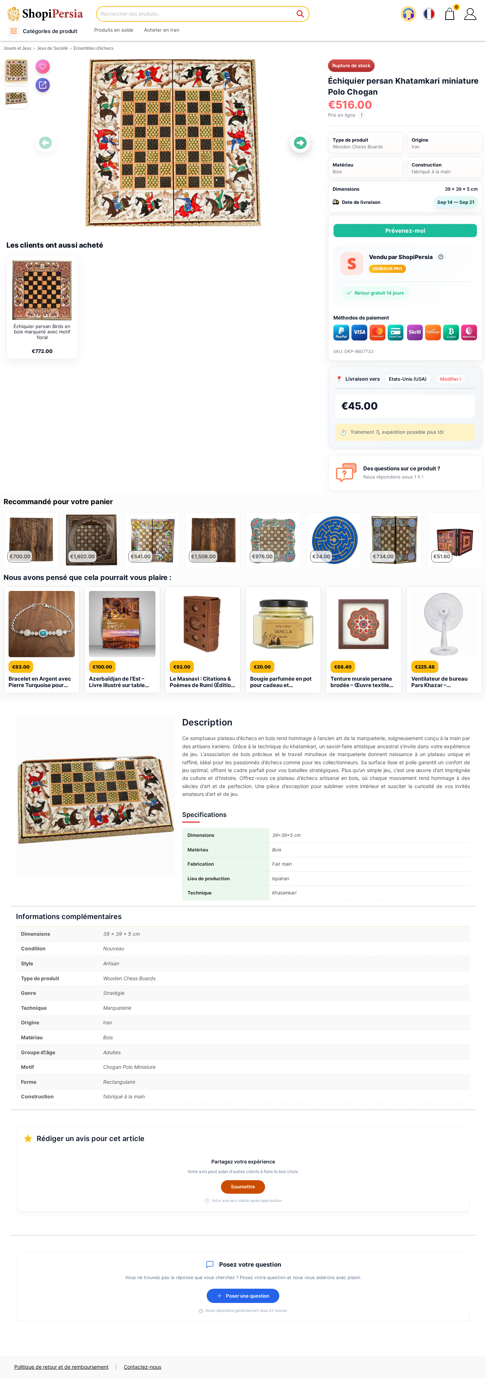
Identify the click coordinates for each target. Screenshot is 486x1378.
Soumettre (243, 1186)
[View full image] (173, 143)
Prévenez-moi (405, 230)
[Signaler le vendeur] (440, 257)
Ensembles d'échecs (93, 48)
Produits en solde (113, 30)
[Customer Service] (408, 13)
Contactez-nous (142, 1367)
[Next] (300, 143)
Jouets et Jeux (17, 48)
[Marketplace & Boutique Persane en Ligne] (50, 14)
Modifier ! (450, 379)
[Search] (300, 14)
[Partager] (43, 85)
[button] (470, 14)
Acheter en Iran (161, 30)
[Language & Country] (429, 13)
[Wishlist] (43, 66)
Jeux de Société (52, 48)
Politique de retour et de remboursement (61, 1367)
